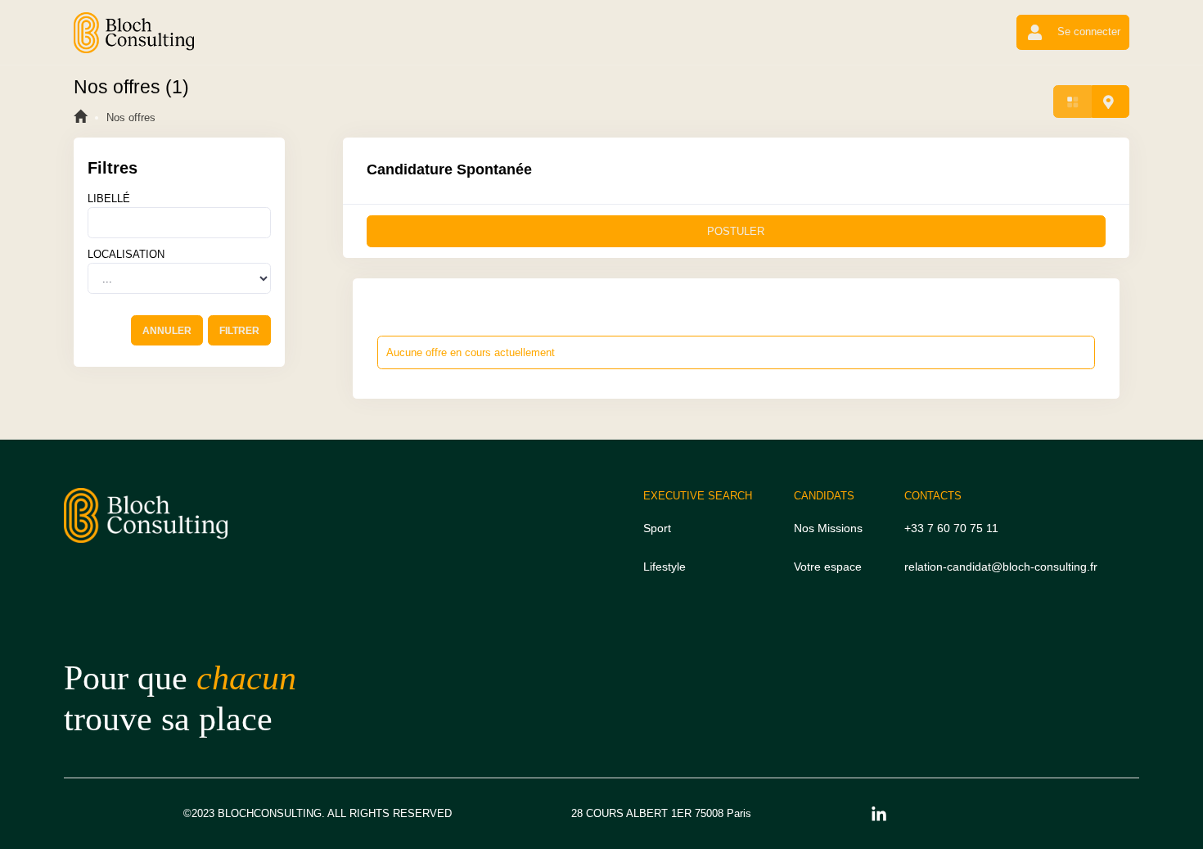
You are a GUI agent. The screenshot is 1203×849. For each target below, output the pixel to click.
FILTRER (239, 330)
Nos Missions (828, 528)
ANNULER (166, 330)
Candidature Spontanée (449, 169)
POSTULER (735, 231)
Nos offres (130, 117)
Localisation (126, 254)
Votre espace (828, 566)
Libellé (109, 198)
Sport (657, 528)
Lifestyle (664, 566)
